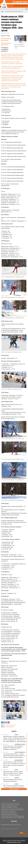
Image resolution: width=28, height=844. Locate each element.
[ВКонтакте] (2, 722)
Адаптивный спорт (6, 809)
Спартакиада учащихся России (10, 817)
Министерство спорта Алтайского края (11, 824)
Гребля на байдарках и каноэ (9, 806)
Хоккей (15, 814)
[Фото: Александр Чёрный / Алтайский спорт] (14, 267)
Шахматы (15, 809)
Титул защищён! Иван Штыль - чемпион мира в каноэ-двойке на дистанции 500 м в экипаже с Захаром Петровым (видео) (14, 755)
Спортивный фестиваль (13, 804)
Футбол (3, 804)
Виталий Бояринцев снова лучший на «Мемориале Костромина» (12, 780)
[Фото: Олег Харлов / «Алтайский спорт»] (14, 342)
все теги (21, 817)
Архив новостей (14, 789)
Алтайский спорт (20, 1)
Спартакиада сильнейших (8, 811)
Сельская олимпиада (10, 725)
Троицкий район (10, 726)
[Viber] (9, 722)
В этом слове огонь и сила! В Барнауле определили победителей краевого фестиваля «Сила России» (13, 747)
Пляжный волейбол (7, 814)
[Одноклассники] (4, 722)
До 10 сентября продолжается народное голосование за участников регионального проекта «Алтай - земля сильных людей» (14, 787)
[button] (25, 702)
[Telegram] (6, 722)
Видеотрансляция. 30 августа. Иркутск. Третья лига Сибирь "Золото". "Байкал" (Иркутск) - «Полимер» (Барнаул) (13, 773)
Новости (14, 731)
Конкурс (21, 809)
